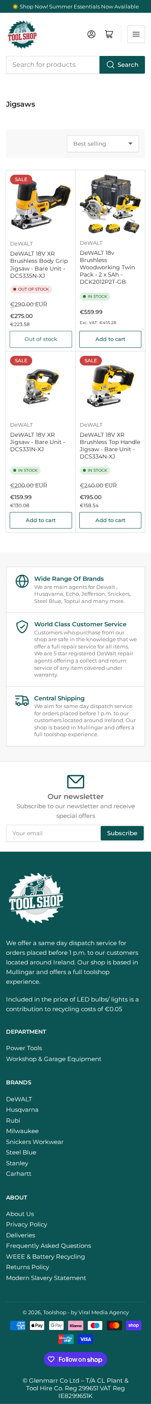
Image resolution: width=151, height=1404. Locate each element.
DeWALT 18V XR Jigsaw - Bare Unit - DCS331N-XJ (37, 442)
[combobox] (75, 65)
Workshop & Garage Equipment (53, 1059)
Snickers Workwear (35, 1142)
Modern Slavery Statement (46, 1278)
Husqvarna (22, 1109)
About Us (20, 1214)
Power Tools (24, 1048)
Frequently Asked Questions (48, 1245)
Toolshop (54, 1312)
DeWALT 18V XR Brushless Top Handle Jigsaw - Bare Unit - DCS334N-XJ (110, 445)
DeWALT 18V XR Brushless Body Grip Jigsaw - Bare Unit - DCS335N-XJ (39, 264)
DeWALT (21, 243)
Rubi (13, 1120)
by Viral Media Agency (100, 1312)
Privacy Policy (26, 1224)
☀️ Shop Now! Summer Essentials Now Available (75, 6)
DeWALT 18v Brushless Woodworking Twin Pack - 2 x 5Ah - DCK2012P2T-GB (107, 267)
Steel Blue (21, 1152)
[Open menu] (136, 34)
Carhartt (18, 1173)
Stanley (17, 1163)
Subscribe (122, 833)
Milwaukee (22, 1131)
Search (128, 64)
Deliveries (20, 1235)
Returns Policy (27, 1267)
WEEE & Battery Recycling (45, 1256)
